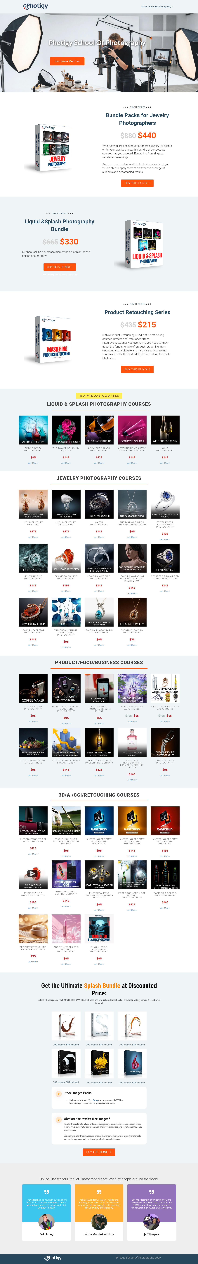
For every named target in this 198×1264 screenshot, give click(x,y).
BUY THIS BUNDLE (137, 183)
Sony (95, 1100)
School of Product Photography (156, 6)
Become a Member (67, 61)
